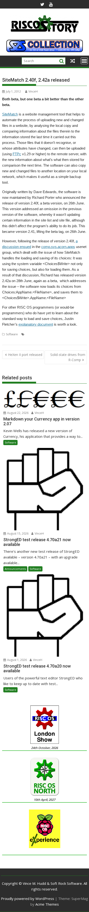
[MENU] (84, 61)
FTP (39, 334)
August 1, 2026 (16, 660)
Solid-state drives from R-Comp (67, 357)
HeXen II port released (25, 354)
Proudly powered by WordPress (27, 898)
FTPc (17, 154)
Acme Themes (47, 904)
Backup (31, 334)
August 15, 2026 (17, 533)
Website (64, 334)
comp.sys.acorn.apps (58, 247)
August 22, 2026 (17, 413)
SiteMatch (10, 114)
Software (12, 334)
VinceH (33, 91)
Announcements (15, 569)
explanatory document (36, 324)
